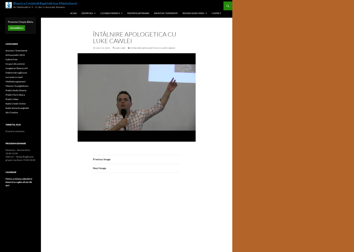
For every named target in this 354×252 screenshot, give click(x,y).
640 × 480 (120, 48)
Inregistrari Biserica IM (17, 68)
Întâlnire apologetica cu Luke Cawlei (152, 48)
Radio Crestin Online (16, 103)
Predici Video (12, 99)
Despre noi (87, 13)
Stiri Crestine (12, 112)
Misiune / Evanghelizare (17, 86)
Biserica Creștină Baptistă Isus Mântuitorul (45, 3)
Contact (216, 13)
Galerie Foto (12, 59)
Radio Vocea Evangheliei (17, 108)
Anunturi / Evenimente (166, 13)
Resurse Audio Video (193, 13)
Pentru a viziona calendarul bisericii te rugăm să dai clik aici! (19, 182)
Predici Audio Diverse (16, 90)
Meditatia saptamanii (138, 13)
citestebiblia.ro (16, 28)
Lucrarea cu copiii (14, 77)
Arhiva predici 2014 (15, 55)
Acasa (73, 13)
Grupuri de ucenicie (15, 63)
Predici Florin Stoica (15, 94)
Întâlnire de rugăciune (16, 72)
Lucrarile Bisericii (110, 13)
